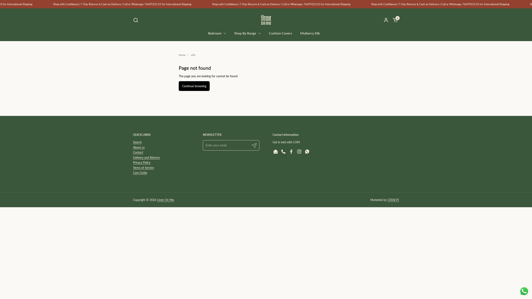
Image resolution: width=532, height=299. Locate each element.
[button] (135, 20)
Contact (138, 152)
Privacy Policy (141, 162)
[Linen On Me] (266, 20)
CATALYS (393, 200)
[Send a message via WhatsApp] (524, 291)
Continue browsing (194, 86)
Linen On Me (165, 200)
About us (139, 147)
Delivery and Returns (146, 157)
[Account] (386, 20)
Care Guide (140, 172)
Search (137, 142)
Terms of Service (143, 167)
